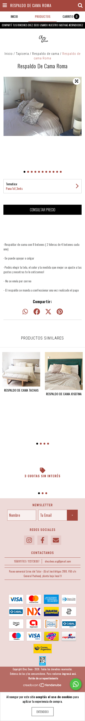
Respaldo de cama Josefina (64, 393)
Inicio (9, 54)
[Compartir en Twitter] (48, 311)
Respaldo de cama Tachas (21, 390)
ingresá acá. (69, 674)
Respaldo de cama (45, 54)
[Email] (56, 540)
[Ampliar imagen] (76, 81)
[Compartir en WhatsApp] (25, 311)
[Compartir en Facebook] (37, 311)
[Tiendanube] (42, 686)
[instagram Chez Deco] (29, 540)
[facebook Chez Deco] (42, 540)
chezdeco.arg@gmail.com (58, 561)
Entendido (42, 711)
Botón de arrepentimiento (43, 678)
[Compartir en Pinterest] (60, 311)
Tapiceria (22, 54)
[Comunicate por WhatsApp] (76, 684)
